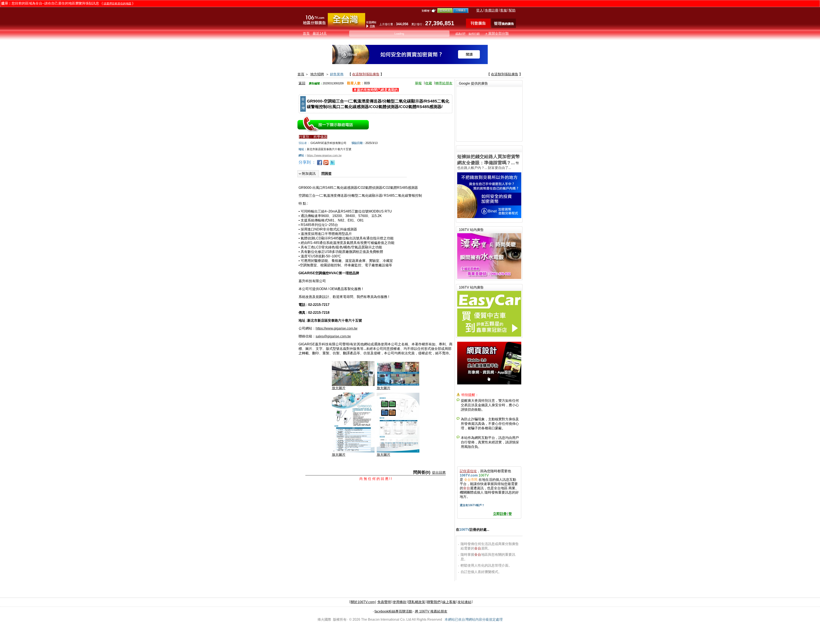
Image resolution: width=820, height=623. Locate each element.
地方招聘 (317, 74)
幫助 (512, 10)
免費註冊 (491, 10)
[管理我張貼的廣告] (503, 27)
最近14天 (320, 33)
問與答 (326, 173)
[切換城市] (346, 27)
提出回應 (439, 472)
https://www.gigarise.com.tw (336, 328)
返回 (302, 83)
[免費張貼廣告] (478, 27)
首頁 (306, 33)
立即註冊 (500, 514)
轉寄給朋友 (443, 83)
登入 (479, 10)
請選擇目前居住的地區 (117, 3)
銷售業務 (337, 74)
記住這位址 (468, 471)
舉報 (418, 83)
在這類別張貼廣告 (365, 74)
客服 (503, 10)
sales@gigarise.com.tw (333, 336)
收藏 (428, 83)
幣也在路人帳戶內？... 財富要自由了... (488, 162)
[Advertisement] (489, 113)
